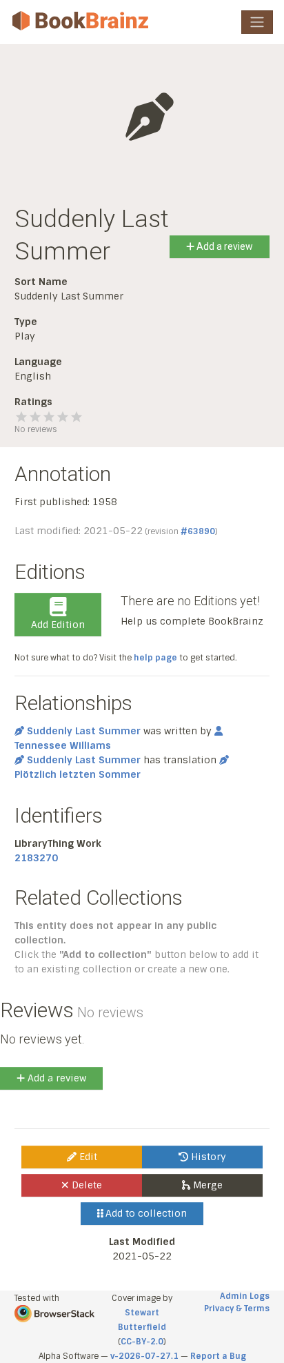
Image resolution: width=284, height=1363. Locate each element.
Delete (85, 1185)
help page (155, 657)
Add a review (223, 246)
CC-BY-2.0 (142, 1341)
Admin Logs (245, 1296)
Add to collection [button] (145, 1213)
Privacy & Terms (237, 1308)
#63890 (198, 531)
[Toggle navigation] (257, 22)
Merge (206, 1185)
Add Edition (58, 624)
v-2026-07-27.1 (144, 1356)
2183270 (36, 858)
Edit (87, 1156)
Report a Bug (218, 1356)
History (207, 1156)
